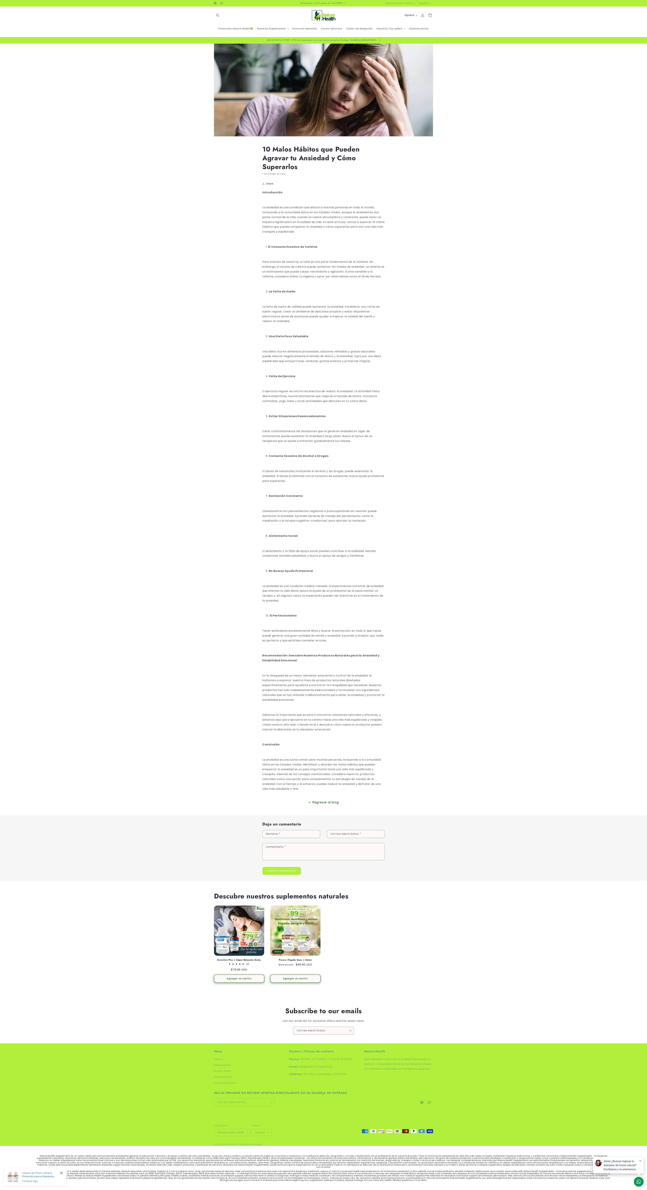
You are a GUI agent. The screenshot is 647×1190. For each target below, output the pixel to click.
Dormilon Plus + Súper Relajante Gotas (239, 960)
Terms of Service (225, 1083)
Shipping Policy (223, 1077)
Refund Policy (222, 1065)
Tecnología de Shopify (250, 1144)
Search (218, 1059)
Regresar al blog (325, 802)
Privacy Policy (222, 1071)
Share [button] (269, 183)
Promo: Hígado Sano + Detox (295, 960)
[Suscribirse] (350, 1031)
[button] (217, 15)
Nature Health (230, 1144)
